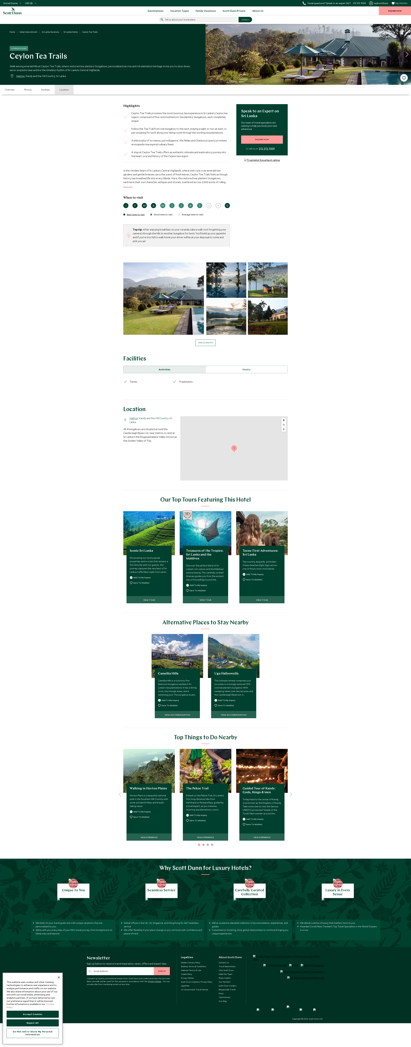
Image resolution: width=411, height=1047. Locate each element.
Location (64, 89)
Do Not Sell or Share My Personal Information (32, 1033)
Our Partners (225, 981)
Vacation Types (179, 10)
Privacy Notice (154, 981)
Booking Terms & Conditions (193, 966)
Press (221, 993)
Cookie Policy (186, 974)
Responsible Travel (227, 989)
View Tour (149, 600)
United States (10, 3)
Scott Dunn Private (234, 10)
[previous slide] (210, 54)
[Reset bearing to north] (283, 429)
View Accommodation (177, 715)
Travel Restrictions (227, 966)
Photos (28, 89)
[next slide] (406, 54)
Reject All (33, 1022)
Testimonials (224, 997)
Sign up (162, 971)
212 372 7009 (267, 148)
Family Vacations (206, 10)
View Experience (149, 837)
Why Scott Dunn (226, 970)
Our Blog (223, 1001)
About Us (257, 10)
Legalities (185, 985)
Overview (10, 89)
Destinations (155, 10)
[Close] (58, 977)
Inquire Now (262, 139)
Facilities (45, 89)
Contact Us (224, 962)
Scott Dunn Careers (227, 985)
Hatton (20, 76)
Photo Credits (225, 978)
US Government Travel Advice (194, 989)
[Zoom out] (283, 424)
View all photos (205, 343)
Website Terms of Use (191, 970)
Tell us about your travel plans (180, 19)
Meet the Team (225, 974)
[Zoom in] (283, 420)
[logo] (16, 10)
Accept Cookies (32, 1014)
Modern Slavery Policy (190, 962)
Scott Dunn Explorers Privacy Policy (196, 981)
